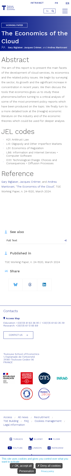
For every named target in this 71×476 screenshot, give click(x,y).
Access (7, 417)
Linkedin (37, 448)
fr (56, 3)
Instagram (57, 448)
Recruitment (41, 417)
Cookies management (48, 421)
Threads (18, 439)
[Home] (9, 8)
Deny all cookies (50, 465)
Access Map (12, 318)
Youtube (18, 448)
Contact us (16, 335)
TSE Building (10, 421)
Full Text (12, 240)
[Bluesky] (15, 283)
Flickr (56, 439)
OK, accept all (23, 465)
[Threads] (30, 283)
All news (23, 417)
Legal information (14, 424)
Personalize (26, 471)
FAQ (26, 421)
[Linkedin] (44, 283)
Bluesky (38, 439)
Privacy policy (47, 471)
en (67, 3)
